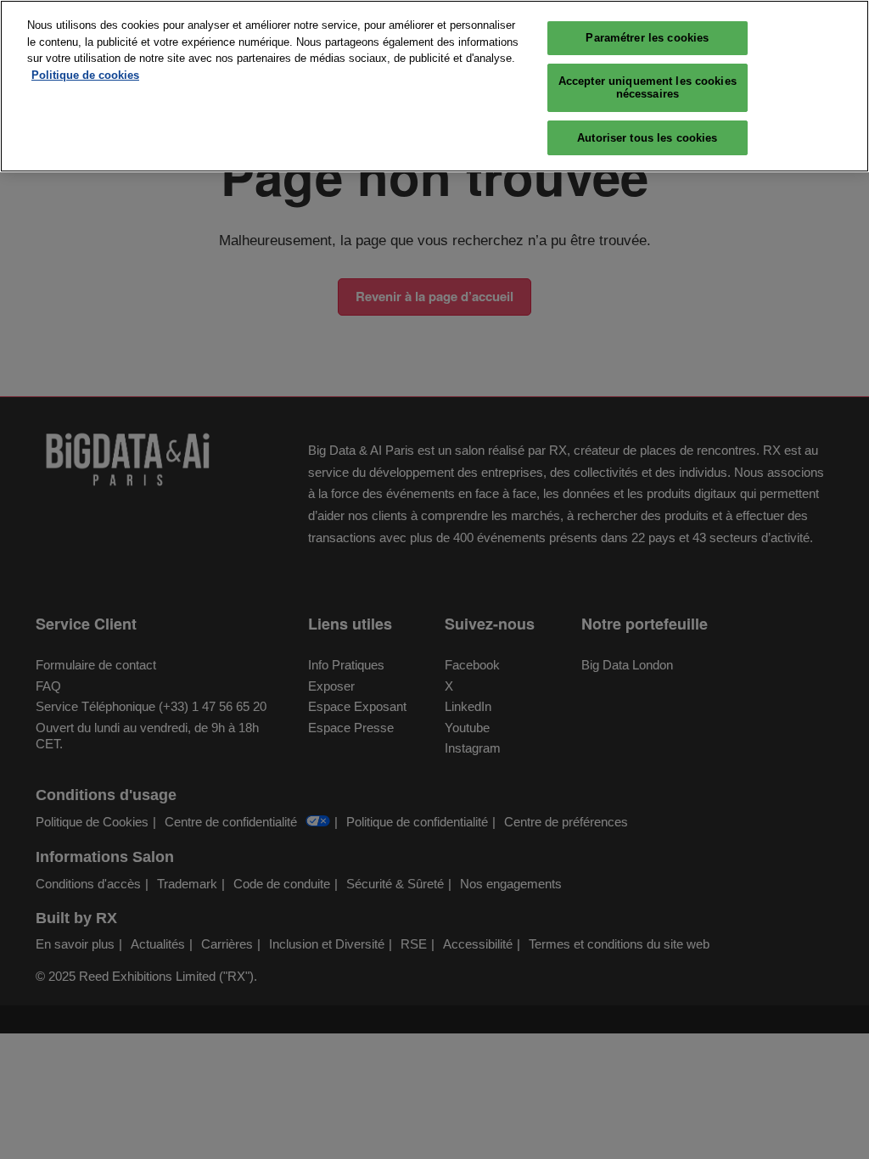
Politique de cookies (85, 75)
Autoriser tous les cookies (647, 138)
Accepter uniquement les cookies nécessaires (647, 88)
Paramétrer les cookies (647, 37)
